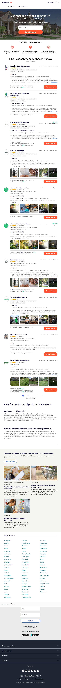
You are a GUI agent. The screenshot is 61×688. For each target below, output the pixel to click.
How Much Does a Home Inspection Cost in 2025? (16, 488)
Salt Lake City (44, 575)
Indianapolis (7, 597)
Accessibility (38, 676)
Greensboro (25, 581)
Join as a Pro (50, 2)
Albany (24, 570)
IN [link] (9, 6)
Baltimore (25, 546)
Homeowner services (8, 646)
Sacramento (7, 559)
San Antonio (44, 573)
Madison (42, 589)
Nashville (43, 556)
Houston (42, 570)
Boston (24, 548)
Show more (54, 82)
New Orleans (26, 543)
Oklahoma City (26, 597)
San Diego (7, 562)
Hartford (6, 573)
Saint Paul (25, 559)
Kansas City (25, 562)
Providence (43, 551)
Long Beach (7, 551)
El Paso (42, 565)
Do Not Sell (31, 676)
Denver (6, 570)
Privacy (22, 676)
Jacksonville (7, 581)
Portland (43, 540)
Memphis (43, 554)
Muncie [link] (13, 6)
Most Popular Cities (7, 604)
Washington (7, 575)
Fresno (6, 548)
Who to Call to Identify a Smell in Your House (15, 519)
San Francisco (8, 565)
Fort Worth (43, 567)
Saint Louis (25, 565)
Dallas (42, 562)
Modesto (6, 556)
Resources (5, 656)
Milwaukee (43, 592)
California (26, 676)
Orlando (6, 586)
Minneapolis (25, 556)
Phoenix (6, 543)
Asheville (24, 575)
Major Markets (9, 535)
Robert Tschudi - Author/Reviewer (14, 482)
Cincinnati (25, 589)
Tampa (6, 589)
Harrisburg (43, 543)
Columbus (25, 594)
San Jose (6, 567)
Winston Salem (26, 586)
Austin (42, 559)
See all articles (10, 461)
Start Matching (30, 32)
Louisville (24, 540)
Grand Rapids (26, 554)
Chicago (6, 594)
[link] (30, 68)
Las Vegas (25, 567)
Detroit (24, 551)
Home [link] (5, 6)
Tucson (6, 546)
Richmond (43, 581)
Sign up (30, 620)
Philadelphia (44, 546)
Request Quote (50, 87)
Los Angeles (7, 554)
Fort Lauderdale (8, 578)
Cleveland (25, 592)
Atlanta (6, 592)
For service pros (7, 651)
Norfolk (42, 578)
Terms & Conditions (39, 679)
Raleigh (24, 584)
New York (25, 573)
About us (4, 660)
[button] (14, 172)
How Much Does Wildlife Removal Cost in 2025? (43, 486)
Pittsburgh (43, 548)
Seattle (42, 586)
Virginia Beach (44, 584)
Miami (5, 584)
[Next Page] (43, 396)
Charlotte (25, 578)
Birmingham (7, 540)
